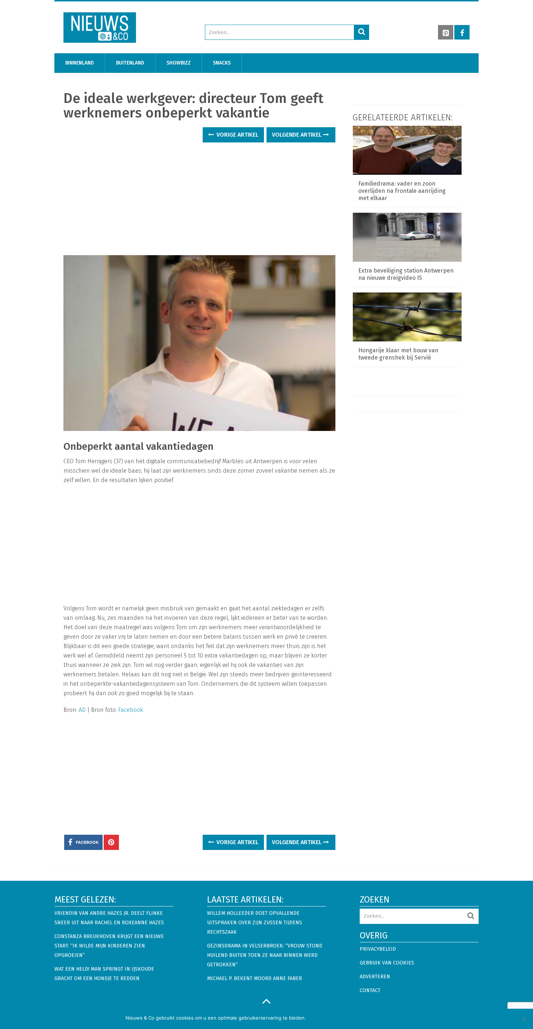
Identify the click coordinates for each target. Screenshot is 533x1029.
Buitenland (130, 63)
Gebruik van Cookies (387, 963)
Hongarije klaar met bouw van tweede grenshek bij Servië (398, 354)
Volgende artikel (297, 134)
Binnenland (79, 63)
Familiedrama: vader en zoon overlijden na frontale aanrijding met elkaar (402, 191)
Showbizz (178, 63)
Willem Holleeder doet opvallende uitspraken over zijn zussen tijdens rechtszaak (254, 922)
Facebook (130, 709)
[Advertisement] (195, 194)
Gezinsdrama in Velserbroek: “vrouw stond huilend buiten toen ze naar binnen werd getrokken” (264, 955)
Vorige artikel (237, 134)
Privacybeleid (378, 949)
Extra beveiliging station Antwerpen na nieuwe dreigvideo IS (406, 274)
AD (82, 709)
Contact (370, 990)
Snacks (222, 63)
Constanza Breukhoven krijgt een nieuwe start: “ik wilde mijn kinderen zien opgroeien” (109, 945)
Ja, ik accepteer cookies (337, 1018)
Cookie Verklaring (388, 1018)
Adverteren (375, 977)
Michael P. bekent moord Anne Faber (254, 978)
